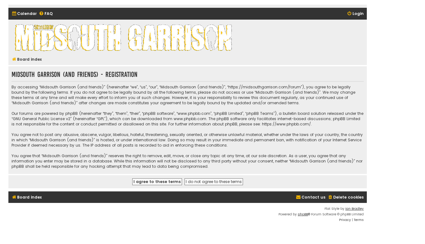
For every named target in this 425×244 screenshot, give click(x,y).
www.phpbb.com (190, 118)
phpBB (303, 214)
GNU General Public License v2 (41, 118)
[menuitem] (24, 14)
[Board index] (124, 37)
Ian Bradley (354, 208)
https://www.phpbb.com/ (286, 124)
